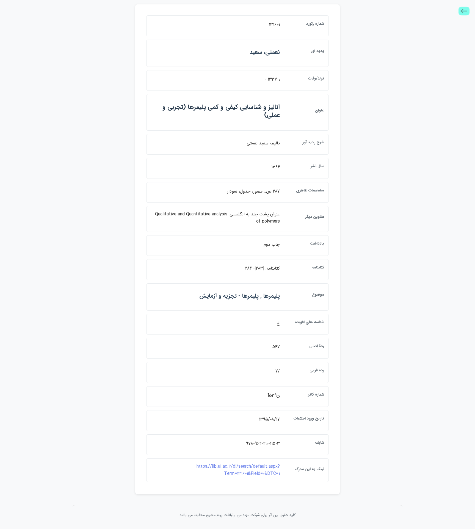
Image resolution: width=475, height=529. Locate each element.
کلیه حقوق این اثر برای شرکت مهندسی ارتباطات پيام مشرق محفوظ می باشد (237, 515)
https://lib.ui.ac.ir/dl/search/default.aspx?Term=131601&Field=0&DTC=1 (238, 470)
